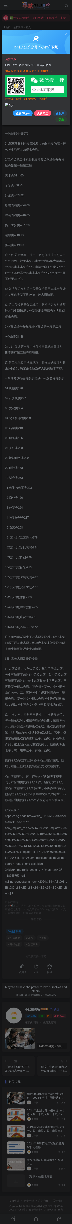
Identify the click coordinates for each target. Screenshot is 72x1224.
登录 (61, 119)
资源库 (60, 113)
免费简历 (42, 113)
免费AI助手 (23, 113)
